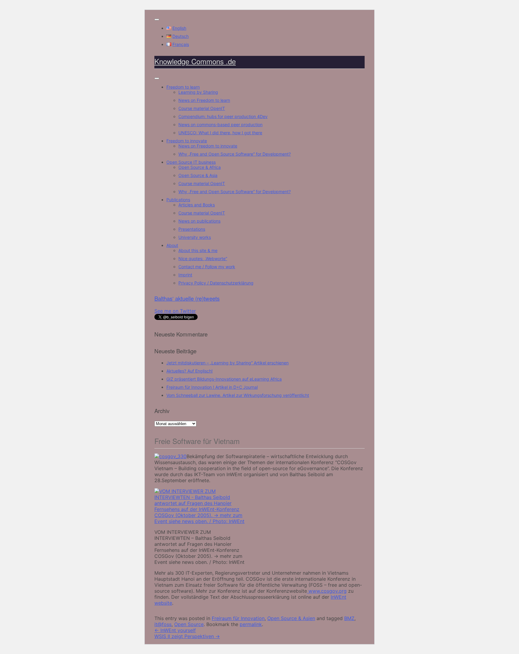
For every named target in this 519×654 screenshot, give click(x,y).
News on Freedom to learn (204, 100)
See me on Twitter (175, 311)
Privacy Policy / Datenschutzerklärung (215, 282)
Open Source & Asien (291, 618)
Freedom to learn (183, 87)
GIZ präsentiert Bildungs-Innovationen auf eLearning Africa (224, 379)
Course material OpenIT (201, 108)
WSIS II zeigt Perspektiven (187, 636)
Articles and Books (196, 204)
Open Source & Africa (199, 167)
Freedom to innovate (186, 140)
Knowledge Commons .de (195, 61)
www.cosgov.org (327, 591)
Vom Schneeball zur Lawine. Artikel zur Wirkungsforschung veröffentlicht (237, 395)
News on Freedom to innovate (207, 145)
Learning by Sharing (198, 92)
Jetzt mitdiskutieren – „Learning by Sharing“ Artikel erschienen (227, 362)
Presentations (191, 229)
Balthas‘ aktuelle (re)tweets (187, 298)
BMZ (349, 618)
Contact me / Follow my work (206, 266)
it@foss (162, 624)
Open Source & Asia (197, 175)
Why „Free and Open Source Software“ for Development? (234, 154)
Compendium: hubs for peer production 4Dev (223, 116)
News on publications (199, 221)
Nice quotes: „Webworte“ (202, 258)
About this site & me (197, 250)
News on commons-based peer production (220, 124)
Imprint (185, 274)
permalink (251, 624)
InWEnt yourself (175, 630)
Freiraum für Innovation (238, 618)
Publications (178, 199)
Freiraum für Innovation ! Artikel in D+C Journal (212, 387)
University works (194, 237)
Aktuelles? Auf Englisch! (189, 370)
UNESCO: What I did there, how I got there (220, 132)
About (172, 245)
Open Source (189, 624)
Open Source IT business (191, 162)
